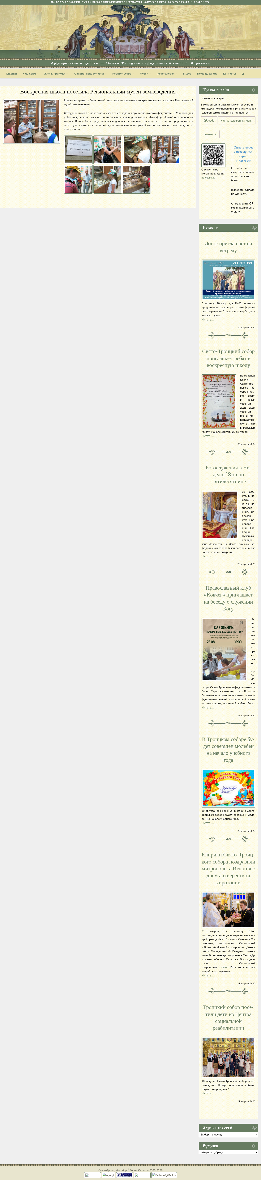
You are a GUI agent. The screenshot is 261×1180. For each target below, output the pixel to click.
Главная (11, 73)
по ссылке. (208, 177)
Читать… (208, 319)
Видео (187, 73)
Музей (144, 73)
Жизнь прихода (55, 73)
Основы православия (89, 73)
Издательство (122, 73)
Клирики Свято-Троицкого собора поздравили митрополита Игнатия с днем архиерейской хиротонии (228, 869)
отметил (223, 967)
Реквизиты (210, 134)
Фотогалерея (166, 73)
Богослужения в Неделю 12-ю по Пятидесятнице (228, 475)
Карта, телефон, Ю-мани (236, 120)
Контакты (229, 73)
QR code (209, 120)
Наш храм (29, 73)
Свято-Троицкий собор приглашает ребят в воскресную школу (228, 358)
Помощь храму (207, 73)
